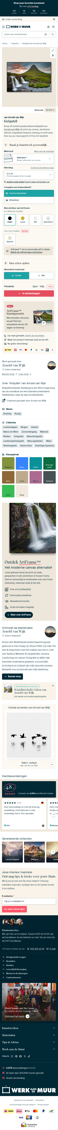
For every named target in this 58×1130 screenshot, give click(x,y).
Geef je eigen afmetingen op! (28, 182)
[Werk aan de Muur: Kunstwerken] (54, 1028)
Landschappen (10, 427)
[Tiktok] (29, 1056)
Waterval (44, 431)
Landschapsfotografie (13, 441)
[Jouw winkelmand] (53, 26)
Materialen (8, 1035)
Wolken (7, 436)
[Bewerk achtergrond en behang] (53, 55)
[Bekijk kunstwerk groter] (53, 50)
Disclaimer (40, 1100)
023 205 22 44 (37, 948)
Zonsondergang (29, 431)
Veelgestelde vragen (16, 957)
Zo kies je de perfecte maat (42, 168)
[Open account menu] (48, 27)
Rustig (18, 413)
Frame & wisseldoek (17, 193)
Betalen (10, 965)
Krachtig (7, 413)
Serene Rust (26, 445)
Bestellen (10, 961)
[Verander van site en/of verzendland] (54, 19)
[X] (24, 1056)
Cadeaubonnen (13, 977)
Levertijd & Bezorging (16, 969)
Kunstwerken (10, 1028)
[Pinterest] (16, 1056)
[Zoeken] (52, 34)
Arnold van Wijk (16, 117)
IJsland (34, 427)
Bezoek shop (8, 374)
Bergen (24, 427)
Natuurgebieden (35, 441)
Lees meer (24, 374)
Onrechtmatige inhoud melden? (22, 1104)
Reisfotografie (10, 445)
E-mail (53, 948)
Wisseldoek (14, 200)
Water (49, 441)
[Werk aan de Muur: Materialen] (54, 1035)
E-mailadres (8, 896)
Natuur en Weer (10, 431)
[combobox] (22, 34)
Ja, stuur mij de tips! (14, 909)
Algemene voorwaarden (24, 1100)
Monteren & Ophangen (17, 973)
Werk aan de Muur (13, 1049)
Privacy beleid (43, 1104)
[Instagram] (12, 1056)
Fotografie (18, 436)
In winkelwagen (31, 293)
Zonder (18, 275)
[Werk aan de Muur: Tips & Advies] (54, 1042)
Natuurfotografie (34, 436)
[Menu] (3, 27)
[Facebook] (20, 1056)
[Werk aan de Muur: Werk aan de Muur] (54, 1049)
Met (43, 275)
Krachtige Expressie (44, 445)
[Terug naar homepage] (18, 26)
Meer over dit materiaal (44, 151)
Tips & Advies (10, 1042)
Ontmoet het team (14, 1016)
